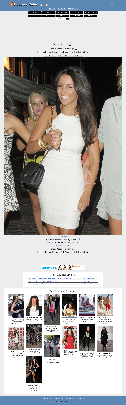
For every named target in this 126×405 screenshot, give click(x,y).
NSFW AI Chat (73, 9)
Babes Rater (62, 9)
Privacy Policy (66, 403)
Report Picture (63, 236)
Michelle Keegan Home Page (61, 49)
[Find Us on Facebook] (44, 5)
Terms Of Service (57, 403)
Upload (76, 12)
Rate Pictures (62, 12)
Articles (48, 12)
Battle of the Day (91, 12)
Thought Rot (69, 398)
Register (113, 4)
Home (35, 12)
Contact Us (73, 403)
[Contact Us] (41, 5)
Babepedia (51, 9)
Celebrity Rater (89, 279)
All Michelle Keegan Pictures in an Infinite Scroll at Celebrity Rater (50, 279)
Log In (114, 2)
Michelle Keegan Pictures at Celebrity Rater (43, 281)
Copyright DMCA (48, 403)
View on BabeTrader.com (63, 245)
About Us (79, 403)
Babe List (49, 16)
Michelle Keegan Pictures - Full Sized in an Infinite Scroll (61, 52)
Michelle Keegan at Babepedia (39, 284)
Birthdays (77, 16)
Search (35, 16)
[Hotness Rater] (24, 5)
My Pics (90, 16)
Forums (62, 16)
